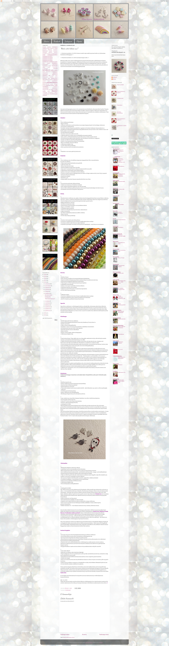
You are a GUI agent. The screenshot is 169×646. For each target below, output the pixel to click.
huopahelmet (45, 53)
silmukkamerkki (46, 89)
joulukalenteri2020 (47, 60)
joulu (44, 54)
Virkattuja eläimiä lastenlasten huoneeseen (121, 175)
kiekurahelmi (55, 64)
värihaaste (45, 95)
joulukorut (52, 61)
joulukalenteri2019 (47, 59)
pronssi (55, 84)
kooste (49, 67)
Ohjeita (79, 41)
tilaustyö (54, 91)
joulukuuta (47, 283)
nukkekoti (55, 79)
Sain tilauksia (120, 227)
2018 (45, 278)
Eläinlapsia (120, 364)
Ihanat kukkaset (121, 166)
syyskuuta (47, 289)
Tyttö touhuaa (116, 340)
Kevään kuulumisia (121, 219)
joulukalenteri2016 (52, 54)
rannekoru (45, 86)
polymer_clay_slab (46, 84)
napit (49, 78)
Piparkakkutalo (121, 334)
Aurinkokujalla (116, 172)
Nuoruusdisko (116, 256)
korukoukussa (116, 203)
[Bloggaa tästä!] (76, 588)
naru (44, 79)
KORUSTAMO (115, 226)
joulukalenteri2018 (47, 57)
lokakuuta (47, 287)
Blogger (101, 642)
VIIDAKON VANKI (121, 181)
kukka (52, 70)
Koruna (114, 218)
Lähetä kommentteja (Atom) (68, 637)
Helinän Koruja (116, 195)
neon (49, 79)
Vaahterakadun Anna (117, 356)
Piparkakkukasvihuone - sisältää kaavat (121, 282)
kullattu (55, 70)
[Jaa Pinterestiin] (80, 588)
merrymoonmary (88, 642)
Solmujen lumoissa (117, 317)
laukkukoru (45, 75)
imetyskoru (49, 53)
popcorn (51, 84)
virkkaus (55, 92)
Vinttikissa (115, 371)
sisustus (52, 89)
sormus (55, 89)
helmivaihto (45, 52)
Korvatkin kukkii (48, 295)
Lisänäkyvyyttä (120, 98)
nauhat (46, 79)
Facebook (57, 41)
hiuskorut (50, 52)
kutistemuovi (48, 71)
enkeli (56, 48)
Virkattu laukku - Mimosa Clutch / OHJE (121, 381)
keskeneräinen (45, 64)
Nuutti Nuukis (116, 264)
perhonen (45, 82)
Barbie (48, 48)
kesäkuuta (47, 301)
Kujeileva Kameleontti (117, 233)
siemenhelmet (45, 88)
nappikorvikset (54, 78)
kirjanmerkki (54, 65)
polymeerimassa (52, 82)
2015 (45, 313)
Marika (114, 79)
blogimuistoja (52, 48)
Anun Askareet (116, 165)
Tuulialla (115, 333)
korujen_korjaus (45, 68)
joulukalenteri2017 (47, 56)
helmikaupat (68, 590)
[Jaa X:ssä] (77, 588)
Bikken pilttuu (116, 180)
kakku (56, 61)
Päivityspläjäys (121, 204)
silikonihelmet (54, 88)
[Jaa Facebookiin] (79, 588)
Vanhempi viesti (104, 634)
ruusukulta (55, 86)
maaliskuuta (47, 306)
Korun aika (115, 211)
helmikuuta (47, 308)
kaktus (44, 63)
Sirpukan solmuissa (117, 310)
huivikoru (55, 52)
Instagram (68, 41)
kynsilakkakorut (54, 71)
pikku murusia (116, 279)
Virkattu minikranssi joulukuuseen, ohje (121, 297)
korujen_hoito (55, 67)
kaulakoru (54, 63)
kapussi (48, 63)
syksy (49, 91)
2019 (45, 276)
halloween (50, 49)
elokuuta (47, 291)
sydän (44, 91)
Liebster (52, 75)
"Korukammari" (116, 148)
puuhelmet (48, 85)
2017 (45, 280)
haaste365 (44, 49)
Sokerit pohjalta (120, 84)
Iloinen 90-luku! (121, 257)
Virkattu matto (121, 273)
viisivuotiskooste (51, 92)
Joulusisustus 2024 (121, 372)
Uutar (114, 348)
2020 (45, 274)
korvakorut (46, 70)
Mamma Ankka (116, 249)
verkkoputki (45, 92)
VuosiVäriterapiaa (53, 93)
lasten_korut (54, 74)
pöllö (56, 85)
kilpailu (50, 65)
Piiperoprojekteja (116, 272)
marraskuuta (48, 285)
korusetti (55, 68)
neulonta (51, 79)
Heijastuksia (119, 105)
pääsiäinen (53, 85)
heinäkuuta (47, 293)
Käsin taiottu (115, 241)
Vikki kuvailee (116, 363)
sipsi (50, 89)
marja (56, 75)
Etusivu (46, 41)
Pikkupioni (115, 287)
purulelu (44, 85)
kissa (44, 67)
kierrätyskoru (45, 65)
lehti (49, 75)
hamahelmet (55, 49)
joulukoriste (46, 61)
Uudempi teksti (64, 634)
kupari (44, 71)
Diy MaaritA (115, 188)
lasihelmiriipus (45, 74)
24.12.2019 (120, 349)
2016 (45, 282)
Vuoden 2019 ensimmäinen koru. (121, 151)
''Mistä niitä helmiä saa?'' (50, 298)
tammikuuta (47, 310)
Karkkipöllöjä (48, 296)
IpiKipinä (115, 77)
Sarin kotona (115, 302)
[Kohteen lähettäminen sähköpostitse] (75, 588)
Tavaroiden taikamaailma (118, 325)
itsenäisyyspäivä (54, 53)
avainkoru (45, 48)
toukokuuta (47, 303)
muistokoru (45, 78)
